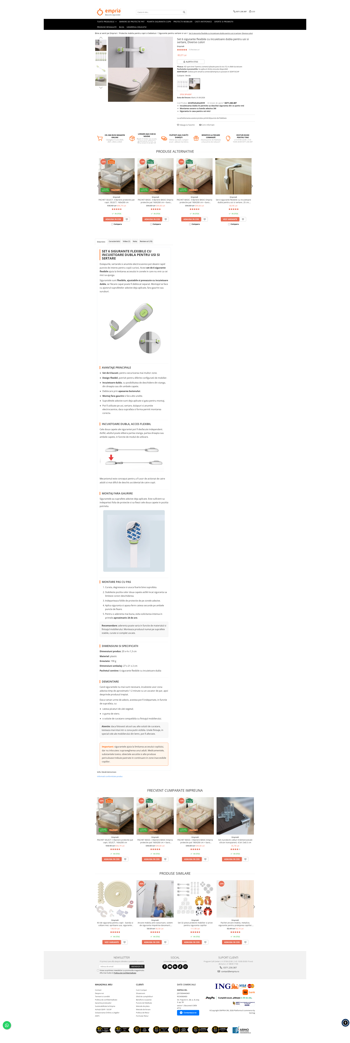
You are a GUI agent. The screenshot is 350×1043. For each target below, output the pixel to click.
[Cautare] (184, 12)
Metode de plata (142, 1006)
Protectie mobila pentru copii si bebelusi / (138, 33)
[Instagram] (185, 966)
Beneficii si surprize (143, 999)
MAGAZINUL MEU (103, 984)
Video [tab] (126, 241)
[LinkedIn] (175, 966)
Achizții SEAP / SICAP (103, 1009)
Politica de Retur (142, 1012)
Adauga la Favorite (187, 125)
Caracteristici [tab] (114, 241)
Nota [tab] (135, 241)
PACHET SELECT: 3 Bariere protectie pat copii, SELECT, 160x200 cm (117, 201)
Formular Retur (142, 1016)
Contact (98, 990)
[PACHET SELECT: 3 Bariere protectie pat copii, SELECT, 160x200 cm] (116, 176)
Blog (121, 27)
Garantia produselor (103, 1003)
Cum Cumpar (141, 990)
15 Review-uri (194, 49)
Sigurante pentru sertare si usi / (173, 33)
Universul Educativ (136, 27)
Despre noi (99, 993)
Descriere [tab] (101, 241)
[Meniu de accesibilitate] (345, 1023)
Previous (101, 38)
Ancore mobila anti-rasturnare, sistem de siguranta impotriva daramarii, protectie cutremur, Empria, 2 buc (155, 924)
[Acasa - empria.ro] (108, 12)
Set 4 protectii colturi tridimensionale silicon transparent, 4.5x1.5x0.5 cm (235, 841)
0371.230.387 (230, 967)
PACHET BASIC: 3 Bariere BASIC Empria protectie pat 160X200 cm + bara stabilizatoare (155, 201)
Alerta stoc (192, 61)
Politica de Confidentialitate (125, 973)
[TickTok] (180, 966)
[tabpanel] (140, 69)
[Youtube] (169, 966)
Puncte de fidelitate (144, 1003)
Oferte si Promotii (223, 21)
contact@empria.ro (230, 971)
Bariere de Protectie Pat (132, 21)
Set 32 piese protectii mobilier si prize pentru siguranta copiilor (195, 924)
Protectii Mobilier (182, 21)
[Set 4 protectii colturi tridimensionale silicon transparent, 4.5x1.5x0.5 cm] (235, 816)
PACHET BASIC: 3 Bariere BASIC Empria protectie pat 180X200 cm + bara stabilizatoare (194, 201)
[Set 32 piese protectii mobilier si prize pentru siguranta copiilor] (195, 899)
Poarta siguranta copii (159, 21)
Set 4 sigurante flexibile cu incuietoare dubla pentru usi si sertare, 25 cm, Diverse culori (233, 201)
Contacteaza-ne (190, 1013)
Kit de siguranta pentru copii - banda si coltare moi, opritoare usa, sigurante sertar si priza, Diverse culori (115, 924)
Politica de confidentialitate (106, 999)
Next (101, 87)
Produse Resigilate (107, 27)
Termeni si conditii (102, 996)
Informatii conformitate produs (109, 776)
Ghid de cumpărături (144, 996)
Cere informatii (207, 125)
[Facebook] (164, 966)
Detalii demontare (109, 772)
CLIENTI (140, 984)
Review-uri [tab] (146, 241)
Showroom (140, 993)
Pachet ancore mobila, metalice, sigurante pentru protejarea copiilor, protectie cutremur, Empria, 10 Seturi (235, 924)
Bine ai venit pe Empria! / (107, 33)
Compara (118, 224)
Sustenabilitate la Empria (105, 1006)
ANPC (97, 1016)
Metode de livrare (143, 1009)
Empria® (180, 46)
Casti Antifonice (203, 21)
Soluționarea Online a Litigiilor (107, 1012)
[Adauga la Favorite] (127, 219)
